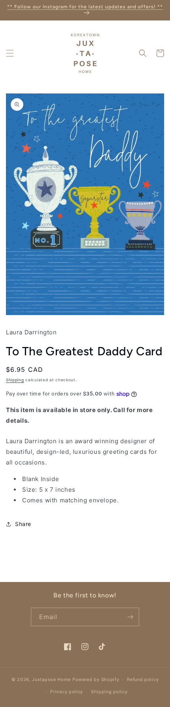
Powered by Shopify (95, 679)
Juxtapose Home (51, 679)
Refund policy (143, 679)
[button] (10, 53)
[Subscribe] (130, 617)
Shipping (15, 379)
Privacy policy (66, 691)
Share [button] (23, 523)
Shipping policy (109, 691)
